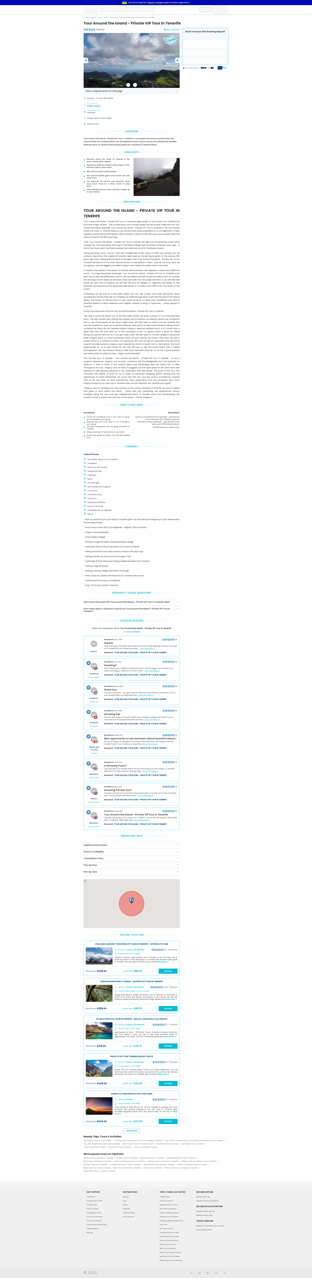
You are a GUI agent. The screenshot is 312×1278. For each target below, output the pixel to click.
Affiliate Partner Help (204, 1215)
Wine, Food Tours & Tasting (170, 1252)
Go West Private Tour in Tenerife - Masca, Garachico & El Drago (131, 1019)
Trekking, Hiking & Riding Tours (171, 1221)
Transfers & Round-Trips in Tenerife (125, 1164)
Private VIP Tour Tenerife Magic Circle (131, 1056)
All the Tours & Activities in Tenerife (99, 1158)
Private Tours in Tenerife (127, 1158)
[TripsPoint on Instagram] (216, 1273)
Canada (94, 753)
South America (129, 1213)
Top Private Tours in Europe (120, 1147)
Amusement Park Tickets (169, 1236)
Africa (125, 1205)
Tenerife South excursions (167, 1144)
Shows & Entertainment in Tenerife (193, 1164)
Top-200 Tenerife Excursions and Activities (102, 1144)
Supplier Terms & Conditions (207, 1201)
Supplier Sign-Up (203, 1197)
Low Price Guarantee (94, 1216)
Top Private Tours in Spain (192, 1144)
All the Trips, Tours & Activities (171, 1260)
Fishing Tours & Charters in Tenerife (163, 1161)
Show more (131, 1131)
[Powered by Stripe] (198, 68)
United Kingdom (94, 677)
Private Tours (93, 124)
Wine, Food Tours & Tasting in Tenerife (181, 1168)
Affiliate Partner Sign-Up (205, 1211)
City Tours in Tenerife (153, 1168)
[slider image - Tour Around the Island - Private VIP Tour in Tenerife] (132, 60)
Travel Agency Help (204, 1230)
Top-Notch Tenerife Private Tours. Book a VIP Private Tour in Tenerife (194, 1140)
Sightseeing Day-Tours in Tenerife (181, 1158)
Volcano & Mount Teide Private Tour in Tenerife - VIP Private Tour (131, 944)
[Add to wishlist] (128, 85)
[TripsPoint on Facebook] (208, 1273)
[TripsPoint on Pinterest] (191, 1273)
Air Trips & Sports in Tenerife (96, 1164)
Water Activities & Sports (169, 1213)
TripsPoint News (92, 1228)
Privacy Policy (91, 1205)
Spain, (97, 118)
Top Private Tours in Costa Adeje (98, 1140)
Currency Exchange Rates (96, 1224)
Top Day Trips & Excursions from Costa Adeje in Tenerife (138, 1140)
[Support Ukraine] (124, 2)
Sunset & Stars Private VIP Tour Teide (131, 1094)
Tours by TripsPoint (90, 17)
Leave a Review (133, 631)
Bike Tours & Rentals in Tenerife (127, 1168)
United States (94, 778)
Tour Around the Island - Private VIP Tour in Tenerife (140, 652)
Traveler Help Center (94, 1201)
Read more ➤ (162, 962)
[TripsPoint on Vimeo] (224, 1273)
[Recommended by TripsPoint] (171, 41)
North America (128, 1216)
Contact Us (90, 1197)
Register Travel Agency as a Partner (210, 1226)
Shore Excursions (166, 1201)
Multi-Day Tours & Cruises (170, 1256)
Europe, (90, 118)
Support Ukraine (155, 2)
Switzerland (94, 726)
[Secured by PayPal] (222, 68)
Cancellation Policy (94, 1213)
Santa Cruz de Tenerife (139, 991)
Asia (124, 1201)
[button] (131, 900)
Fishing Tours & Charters (169, 1216)
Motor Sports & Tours (168, 1244)
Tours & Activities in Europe (145, 1147)
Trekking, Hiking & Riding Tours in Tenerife (199, 1161)
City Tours (163, 1224)
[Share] (135, 85)
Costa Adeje (114, 17)
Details (168, 971)
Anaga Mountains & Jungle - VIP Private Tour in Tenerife (131, 981)
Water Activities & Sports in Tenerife (130, 1161)
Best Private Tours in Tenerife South (138, 1144)
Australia (126, 1209)
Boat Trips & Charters (168, 1209)
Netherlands (94, 702)
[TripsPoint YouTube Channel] (200, 1273)
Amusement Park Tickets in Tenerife (159, 1164)
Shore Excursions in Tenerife (152, 1158)
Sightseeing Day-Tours (169, 1205)
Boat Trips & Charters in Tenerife (98, 1161)
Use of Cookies (92, 1209)
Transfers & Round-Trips (169, 1232)
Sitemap (89, 1232)
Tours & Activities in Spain (95, 1147)
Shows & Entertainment (169, 1240)
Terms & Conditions (94, 1221)
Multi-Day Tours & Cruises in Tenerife (99, 1171)
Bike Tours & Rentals (168, 1248)
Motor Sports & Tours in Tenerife (98, 1168)
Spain (106, 17)
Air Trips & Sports (166, 1228)
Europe (100, 17)
